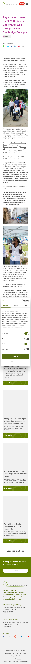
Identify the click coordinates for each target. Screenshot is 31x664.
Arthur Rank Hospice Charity (10, 4)
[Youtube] (28, 637)
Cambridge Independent (10, 147)
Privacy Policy (7, 661)
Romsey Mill (13, 66)
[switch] (26, 339)
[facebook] (3, 636)
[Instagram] (15, 636)
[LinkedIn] (15, 46)
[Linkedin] (21, 637)
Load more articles (15, 551)
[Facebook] (11, 46)
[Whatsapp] (4, 46)
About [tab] (25, 305)
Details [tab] (15, 305)
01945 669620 (8, 626)
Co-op (14, 276)
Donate (22, 3)
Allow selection (15, 362)
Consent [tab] (5, 305)
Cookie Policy (24, 661)
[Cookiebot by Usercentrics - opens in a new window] (22, 300)
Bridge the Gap (14, 60)
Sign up (15, 570)
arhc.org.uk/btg (17, 82)
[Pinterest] (19, 46)
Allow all (15, 356)
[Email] (23, 46)
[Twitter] (8, 46)
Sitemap (15, 661)
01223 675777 (8, 612)
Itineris (19, 659)
